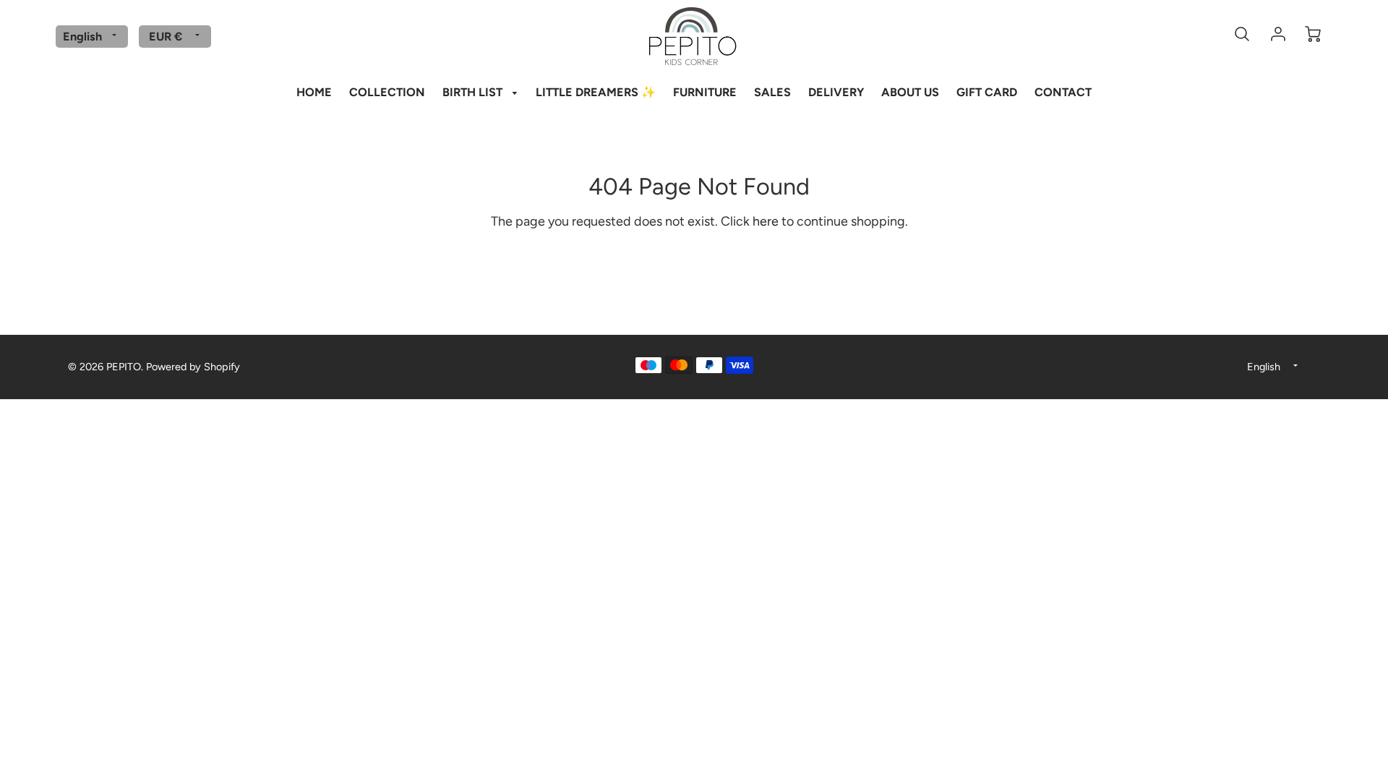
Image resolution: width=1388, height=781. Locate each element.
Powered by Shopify (193, 366)
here (766, 221)
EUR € (165, 36)
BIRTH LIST (473, 92)
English (82, 36)
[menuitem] (314, 92)
